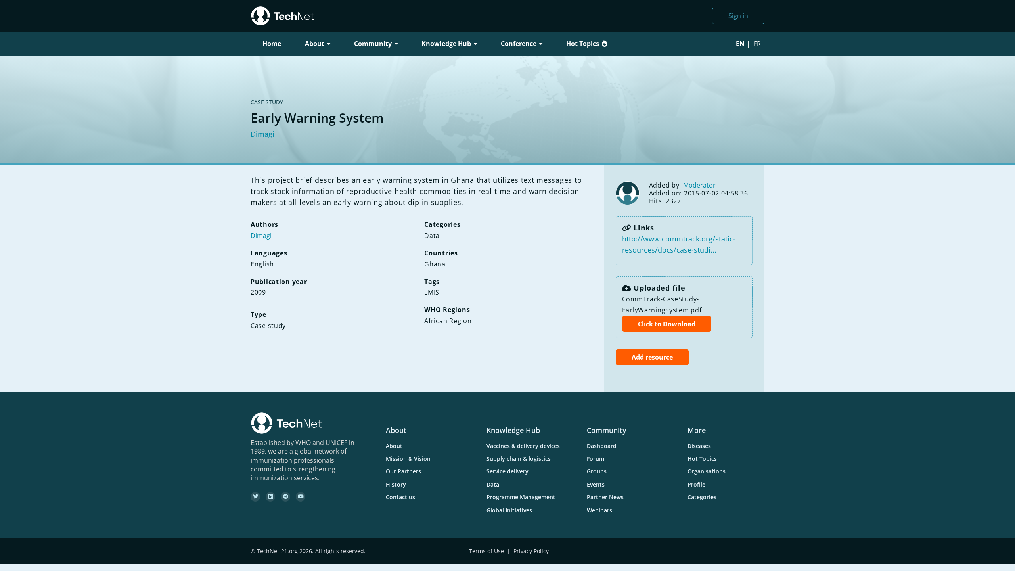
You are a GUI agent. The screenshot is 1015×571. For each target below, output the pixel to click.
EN (740, 43)
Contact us (400, 497)
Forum (595, 458)
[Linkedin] (270, 497)
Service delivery (507, 471)
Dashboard (602, 446)
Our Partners (403, 471)
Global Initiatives (509, 510)
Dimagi (262, 134)
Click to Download (666, 324)
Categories (702, 497)
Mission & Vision (408, 458)
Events (596, 484)
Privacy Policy (531, 551)
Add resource (652, 357)
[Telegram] (285, 497)
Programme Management (520, 497)
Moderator (699, 185)
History (396, 484)
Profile (696, 484)
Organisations (707, 471)
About (394, 446)
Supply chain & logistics (518, 458)
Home (271, 43)
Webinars (599, 510)
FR (757, 43)
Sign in (738, 15)
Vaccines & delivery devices (523, 446)
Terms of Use (486, 551)
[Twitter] (255, 497)
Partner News (605, 497)
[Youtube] (300, 497)
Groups (597, 471)
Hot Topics (582, 43)
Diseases (699, 446)
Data (492, 484)
